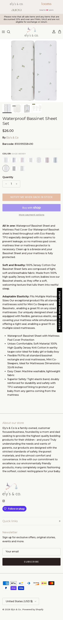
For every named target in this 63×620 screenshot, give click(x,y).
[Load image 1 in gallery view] (31, 70)
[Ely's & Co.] (31, 31)
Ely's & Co (12, 137)
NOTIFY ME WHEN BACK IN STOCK (31, 197)
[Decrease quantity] (5, 183)
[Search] (10, 31)
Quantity (7, 177)
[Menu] (3, 31)
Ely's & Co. (16, 609)
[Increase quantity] (17, 183)
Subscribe (31, 561)
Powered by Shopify (32, 609)
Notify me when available (59, 310)
